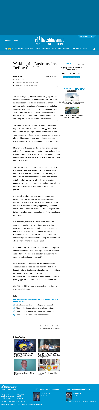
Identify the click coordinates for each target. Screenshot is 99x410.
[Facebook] (76, 89)
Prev (15, 296)
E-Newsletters (45, 393)
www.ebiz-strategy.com (22, 289)
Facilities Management (53, 77)
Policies (19, 396)
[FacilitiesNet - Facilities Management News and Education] (49, 39)
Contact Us (21, 394)
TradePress (77, 401)
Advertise (44, 395)
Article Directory (6, 398)
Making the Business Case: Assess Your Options (27, 82)
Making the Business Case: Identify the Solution (27, 85)
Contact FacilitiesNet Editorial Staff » (50, 326)
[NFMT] (60, 45)
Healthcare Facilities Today (9, 404)
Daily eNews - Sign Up (11, 40)
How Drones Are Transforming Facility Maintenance (71, 103)
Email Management (7, 396)
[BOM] (38, 45)
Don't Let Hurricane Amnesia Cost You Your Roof (71, 116)
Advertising (5, 394)
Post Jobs (81, 64)
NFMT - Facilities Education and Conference (30, 404)
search (94, 49)
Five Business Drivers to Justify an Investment (26, 79)
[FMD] (49, 45)
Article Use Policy (56, 328)
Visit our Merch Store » (87, 36)
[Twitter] (78, 89)
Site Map (20, 398)
